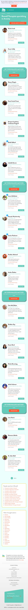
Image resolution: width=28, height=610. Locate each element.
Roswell (3, 13)
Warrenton (7, 519)
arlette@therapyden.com (14, 569)
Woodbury (7, 537)
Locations (14, 585)
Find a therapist (14, 582)
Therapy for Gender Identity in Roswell (12, 499)
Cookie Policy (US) (17, 2)
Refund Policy (14, 575)
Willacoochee (7, 530)
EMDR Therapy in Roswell (10, 503)
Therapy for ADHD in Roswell (10, 491)
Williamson (7, 531)
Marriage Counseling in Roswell (11, 494)
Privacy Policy (14, 573)
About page (21, 560)
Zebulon (6, 544)
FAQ (14, 570)
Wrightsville (7, 540)
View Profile (21, 42)
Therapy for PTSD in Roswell (10, 492)
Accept (14, 5)
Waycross (6, 524)
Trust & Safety (14, 572)
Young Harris (7, 542)
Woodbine (7, 536)
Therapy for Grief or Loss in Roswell (12, 500)
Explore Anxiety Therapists (17, 23)
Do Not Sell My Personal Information (14, 577)
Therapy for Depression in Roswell (11, 489)
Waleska (6, 514)
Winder (6, 533)
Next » (15, 478)
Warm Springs (7, 516)
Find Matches (14, 75)
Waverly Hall (7, 522)
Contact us (14, 567)
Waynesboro (7, 525)
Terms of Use (14, 576)
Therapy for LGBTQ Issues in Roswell (12, 497)
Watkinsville (7, 521)
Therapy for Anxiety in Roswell (11, 488)
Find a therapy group (14, 584)
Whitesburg (7, 528)
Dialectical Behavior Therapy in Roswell (13, 505)
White (6, 527)
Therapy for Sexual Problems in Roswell (13, 495)
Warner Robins (8, 517)
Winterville (7, 534)
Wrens (6, 539)
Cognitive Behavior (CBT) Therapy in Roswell (14, 502)
